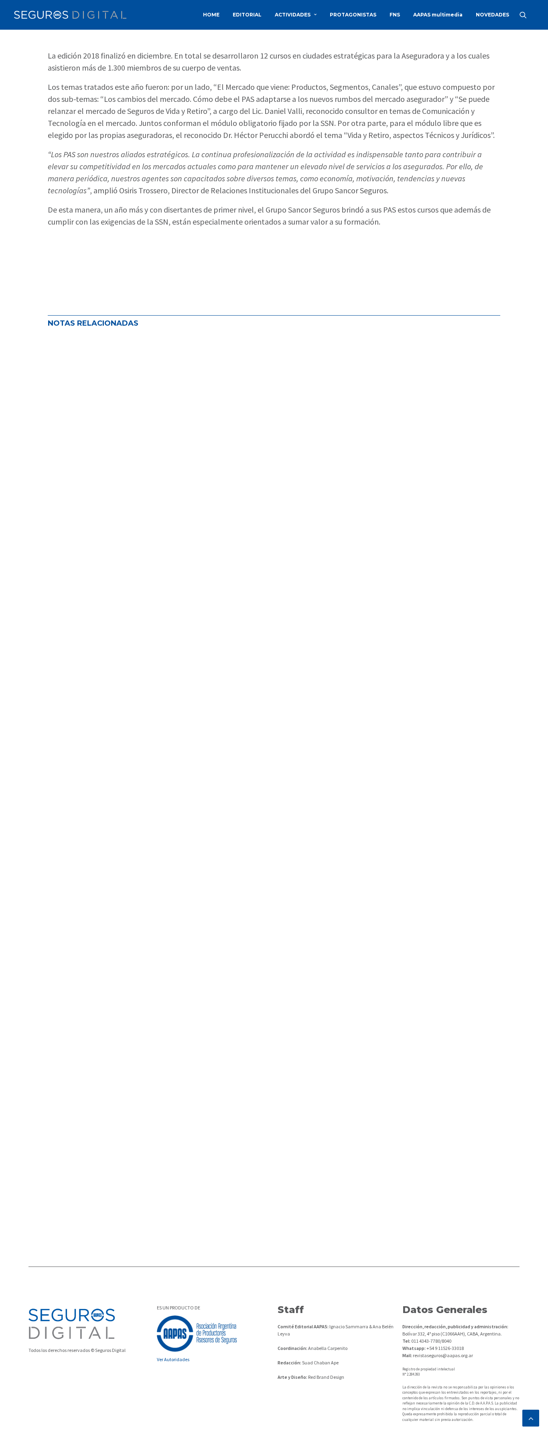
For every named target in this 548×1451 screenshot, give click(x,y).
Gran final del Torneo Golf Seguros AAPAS (132, 872)
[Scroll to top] (530, 1417)
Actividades (70, 607)
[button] (527, 15)
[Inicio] (71, 1323)
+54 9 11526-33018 (445, 1348)
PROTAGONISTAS (353, 15)
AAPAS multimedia (438, 15)
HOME (211, 15)
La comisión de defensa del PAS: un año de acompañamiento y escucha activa (198, 580)
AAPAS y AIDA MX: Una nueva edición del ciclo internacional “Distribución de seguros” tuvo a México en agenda (258, 1163)
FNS (395, 15)
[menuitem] (211, 15)
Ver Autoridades (173, 1359)
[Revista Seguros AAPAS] (70, 15)
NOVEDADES (492, 15)
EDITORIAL (247, 15)
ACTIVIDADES (293, 15)
